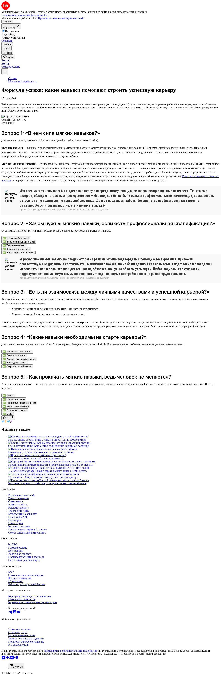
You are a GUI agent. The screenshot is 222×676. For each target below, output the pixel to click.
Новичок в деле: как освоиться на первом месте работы (41, 452)
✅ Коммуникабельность (16, 238)
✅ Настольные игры (14, 399)
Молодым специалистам (22, 81)
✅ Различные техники (15, 410)
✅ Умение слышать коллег (17, 351)
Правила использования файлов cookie (61, 18)
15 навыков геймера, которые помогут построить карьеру (42, 477)
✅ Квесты (8, 395)
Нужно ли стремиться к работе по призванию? (36, 458)
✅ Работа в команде (14, 355)
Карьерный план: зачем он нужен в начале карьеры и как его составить (50, 464)
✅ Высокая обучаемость (16, 249)
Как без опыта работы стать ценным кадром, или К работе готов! (47, 439)
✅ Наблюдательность (15, 362)
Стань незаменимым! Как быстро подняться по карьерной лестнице (48, 445)
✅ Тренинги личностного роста (19, 403)
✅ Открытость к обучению (17, 366)
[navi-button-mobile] (4, 71)
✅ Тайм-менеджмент (14, 245)
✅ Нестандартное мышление (18, 252)
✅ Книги (7, 414)
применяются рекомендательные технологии (70, 650)
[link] (7, 52)
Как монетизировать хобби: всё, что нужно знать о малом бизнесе (47, 483)
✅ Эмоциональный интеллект (19, 241)
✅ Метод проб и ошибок (16, 406)
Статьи (12, 78)
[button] (5, 60)
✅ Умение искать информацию (19, 359)
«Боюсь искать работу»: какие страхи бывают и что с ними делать (47, 470)
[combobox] (16, 666)
